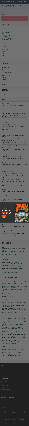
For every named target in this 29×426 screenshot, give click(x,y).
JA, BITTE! (4, 215)
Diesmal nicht (3, 217)
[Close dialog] (28, 204)
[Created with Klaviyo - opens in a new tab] (14, 222)
